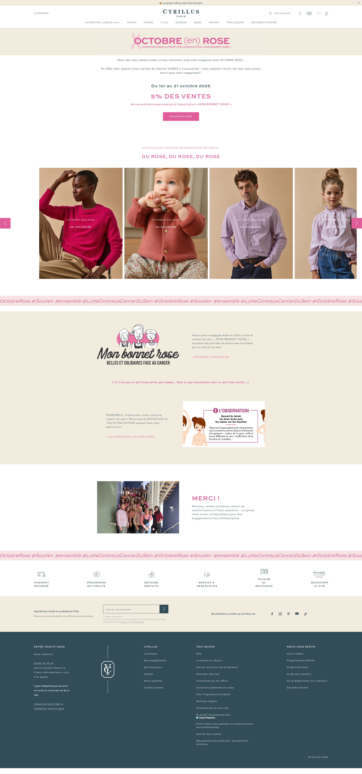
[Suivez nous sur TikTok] (305, 613)
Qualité (148, 674)
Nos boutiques (153, 667)
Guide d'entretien (298, 667)
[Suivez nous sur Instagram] (280, 613)
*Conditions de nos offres (212, 680)
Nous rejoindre (153, 680)
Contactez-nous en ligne (49, 708)
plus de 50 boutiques (264, 583)
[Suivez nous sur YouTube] (297, 613)
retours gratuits (151, 584)
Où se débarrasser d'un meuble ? (307, 680)
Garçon (181, 22)
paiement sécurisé (41, 584)
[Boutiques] (309, 13)
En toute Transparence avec (213, 714)
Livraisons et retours (209, 660)
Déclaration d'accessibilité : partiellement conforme (222, 742)
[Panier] (326, 13)
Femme (131, 22)
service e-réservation (207, 584)
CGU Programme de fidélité (213, 694)
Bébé (197, 22)
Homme (148, 22)
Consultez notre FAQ (47, 704)
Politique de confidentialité (130, 622)
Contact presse (153, 687)
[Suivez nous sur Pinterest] (288, 613)
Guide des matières (299, 674)
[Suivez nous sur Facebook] (272, 614)
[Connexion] (299, 13)
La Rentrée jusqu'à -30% (102, 22)
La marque (41, 13)
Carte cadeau (295, 653)
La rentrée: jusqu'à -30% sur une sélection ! (181, 3)
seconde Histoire (264, 22)
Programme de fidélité (301, 660)
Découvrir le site (319, 584)
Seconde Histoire (297, 687)
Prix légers (235, 22)
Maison (214, 22)
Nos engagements (155, 660)
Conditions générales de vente (215, 687)
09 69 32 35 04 (44, 663)
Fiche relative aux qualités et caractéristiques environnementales (224, 725)
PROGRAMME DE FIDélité (96, 584)
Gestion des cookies (208, 734)
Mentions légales (206, 701)
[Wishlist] (318, 13)
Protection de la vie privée (212, 708)
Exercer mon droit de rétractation (217, 667)
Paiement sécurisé (207, 674)
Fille (164, 22)
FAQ (198, 653)
